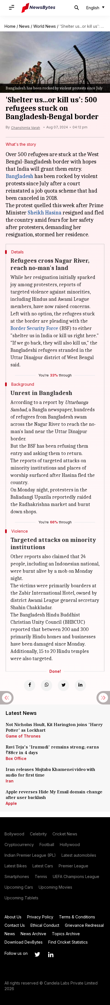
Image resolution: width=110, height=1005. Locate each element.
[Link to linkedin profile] (51, 954)
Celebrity (38, 833)
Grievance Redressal (84, 925)
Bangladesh (19, 176)
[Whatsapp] (46, 685)
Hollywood (70, 844)
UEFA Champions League (76, 876)
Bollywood (14, 833)
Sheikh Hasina (44, 212)
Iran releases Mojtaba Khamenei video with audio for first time (50, 772)
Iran (10, 780)
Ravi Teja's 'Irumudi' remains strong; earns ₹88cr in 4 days (52, 750)
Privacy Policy (40, 916)
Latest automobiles (78, 855)
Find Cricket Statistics (68, 942)
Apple (11, 803)
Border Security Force (34, 328)
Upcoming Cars (19, 887)
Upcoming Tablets (21, 897)
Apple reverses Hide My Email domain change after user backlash (54, 794)
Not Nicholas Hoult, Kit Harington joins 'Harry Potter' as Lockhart (54, 727)
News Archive (33, 933)
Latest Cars (42, 865)
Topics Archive (66, 933)
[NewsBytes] (38, 8)
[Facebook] (29, 685)
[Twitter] (63, 685)
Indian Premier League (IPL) (30, 855)
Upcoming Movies (55, 887)
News (24, 26)
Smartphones (17, 876)
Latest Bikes (16, 865)
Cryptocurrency (19, 844)
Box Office (16, 758)
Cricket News (64, 833)
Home (10, 26)
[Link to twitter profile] (37, 954)
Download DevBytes (24, 942)
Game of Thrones (23, 736)
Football (46, 844)
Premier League (73, 865)
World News (44, 26)
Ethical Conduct (44, 925)
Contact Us (15, 925)
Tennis (41, 876)
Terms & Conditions (77, 916)
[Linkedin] (80, 685)
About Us (13, 916)
